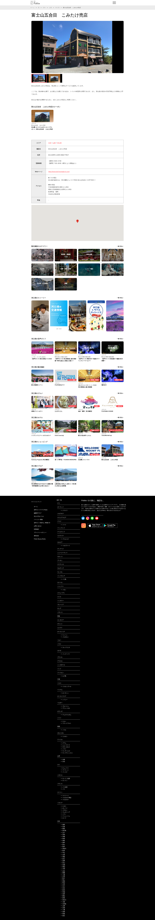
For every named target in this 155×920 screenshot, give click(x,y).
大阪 (63, 902)
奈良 (63, 888)
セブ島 (63, 676)
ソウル (63, 730)
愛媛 (63, 872)
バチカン (64, 810)
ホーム (32, 7)
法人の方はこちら (39, 516)
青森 (63, 860)
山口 (63, 832)
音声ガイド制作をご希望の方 (42, 522)
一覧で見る (120, 246)
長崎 (63, 911)
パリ (63, 789)
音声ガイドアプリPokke (40, 509)
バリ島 (63, 579)
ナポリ (63, 806)
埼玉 (63, 852)
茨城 (63, 892)
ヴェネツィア (65, 812)
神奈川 (63, 900)
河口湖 (57, 7)
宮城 (63, 864)
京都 (63, 907)
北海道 (63, 904)
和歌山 (63, 848)
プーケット (65, 770)
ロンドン (64, 780)
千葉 (63, 874)
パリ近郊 (64, 787)
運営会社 (36, 535)
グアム (63, 743)
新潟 (63, 890)
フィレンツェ (65, 816)
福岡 (63, 866)
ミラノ (63, 814)
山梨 (50, 7)
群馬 (63, 898)
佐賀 (63, 826)
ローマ (63, 818)
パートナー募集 (38, 519)
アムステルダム (66, 714)
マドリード (65, 795)
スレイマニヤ (65, 647)
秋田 (63, 838)
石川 (63, 886)
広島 (63, 884)
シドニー (64, 699)
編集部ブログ (37, 513)
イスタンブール (66, 686)
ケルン (63, 721)
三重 (63, 909)
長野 (63, 894)
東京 (63, 915)
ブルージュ (65, 706)
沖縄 (63, 868)
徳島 (63, 824)
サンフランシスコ (66, 753)
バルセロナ (65, 799)
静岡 (63, 882)
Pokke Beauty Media (40, 539)
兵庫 (63, 876)
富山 (63, 844)
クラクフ (64, 510)
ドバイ (63, 524)
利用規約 (36, 529)
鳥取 (63, 828)
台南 (63, 759)
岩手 (63, 858)
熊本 (63, 846)
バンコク (64, 772)
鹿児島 (63, 830)
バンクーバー (65, 654)
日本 (44, 7)
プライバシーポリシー (40, 532)
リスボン (64, 736)
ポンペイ (64, 808)
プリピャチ (65, 539)
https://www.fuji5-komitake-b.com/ (59, 171)
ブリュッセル (65, 708)
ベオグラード (65, 545)
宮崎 (63, 836)
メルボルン (65, 637)
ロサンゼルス (65, 747)
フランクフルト (66, 723)
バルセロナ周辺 (66, 797)
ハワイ (63, 749)
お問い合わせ (37, 526)
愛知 (63, 896)
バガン (63, 589)
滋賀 (63, 856)
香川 (63, 862)
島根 (63, 913)
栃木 (63, 878)
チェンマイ (65, 768)
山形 (63, 854)
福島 (63, 840)
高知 (63, 834)
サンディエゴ (65, 751)
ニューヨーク (65, 745)
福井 (63, 842)
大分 (63, 870)
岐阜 (63, 850)
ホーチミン (65, 693)
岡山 (63, 880)
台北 (63, 761)
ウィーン (64, 635)
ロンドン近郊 (65, 778)
